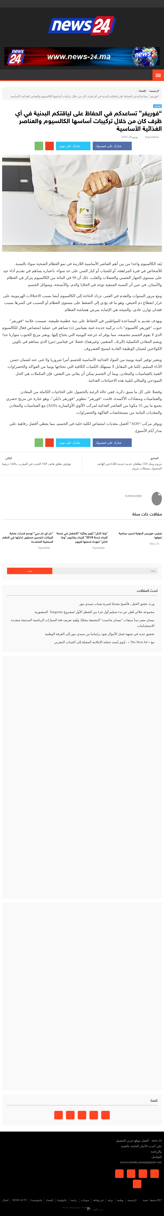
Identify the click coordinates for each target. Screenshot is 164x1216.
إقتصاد (142, 90)
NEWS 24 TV (19, 1200)
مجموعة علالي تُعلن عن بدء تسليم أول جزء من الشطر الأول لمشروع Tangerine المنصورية (94, 612)
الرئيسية (154, 90)
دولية (110, 1200)
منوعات (85, 1200)
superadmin (152, 137)
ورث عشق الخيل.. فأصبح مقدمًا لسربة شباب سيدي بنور (116, 604)
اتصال (5, 1200)
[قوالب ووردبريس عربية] (76, 1209)
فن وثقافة (98, 1200)
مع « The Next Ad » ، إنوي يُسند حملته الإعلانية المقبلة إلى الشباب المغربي (104, 642)
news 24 (154, 543)
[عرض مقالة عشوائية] (5, 75)
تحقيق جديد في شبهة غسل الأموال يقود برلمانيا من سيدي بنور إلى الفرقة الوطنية (99, 634)
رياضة (74, 1200)
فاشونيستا (36, 1200)
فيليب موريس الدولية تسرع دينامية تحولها (140, 536)
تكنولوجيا (62, 1200)
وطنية (120, 1200)
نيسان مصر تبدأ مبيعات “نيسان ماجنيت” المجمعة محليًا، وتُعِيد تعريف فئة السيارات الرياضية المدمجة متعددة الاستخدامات (82, 623)
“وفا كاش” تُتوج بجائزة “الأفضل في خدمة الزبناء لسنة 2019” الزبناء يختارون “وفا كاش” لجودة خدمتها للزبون (82, 538)
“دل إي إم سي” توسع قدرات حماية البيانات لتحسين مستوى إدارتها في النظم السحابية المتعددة (27, 538)
